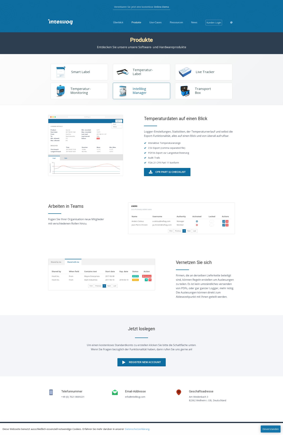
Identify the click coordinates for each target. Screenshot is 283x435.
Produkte (136, 22)
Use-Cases (155, 22)
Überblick (118, 22)
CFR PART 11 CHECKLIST (170, 172)
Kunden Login (214, 22)
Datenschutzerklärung (137, 429)
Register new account (145, 362)
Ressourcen (176, 22)
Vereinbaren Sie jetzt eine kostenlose (141, 6)
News (194, 22)
